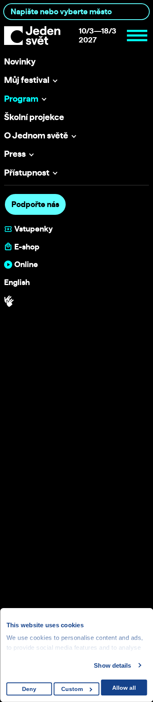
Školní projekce (34, 117)
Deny (29, 689)
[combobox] (76, 11)
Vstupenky (33, 229)
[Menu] (137, 35)
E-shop (27, 247)
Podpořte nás (35, 204)
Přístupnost (26, 172)
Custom (72, 689)
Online (26, 264)
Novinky (19, 61)
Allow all (124, 687)
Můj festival (26, 80)
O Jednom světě (36, 135)
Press (15, 153)
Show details (112, 665)
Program (21, 98)
